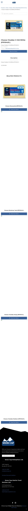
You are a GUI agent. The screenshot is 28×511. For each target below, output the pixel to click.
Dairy (7, 7)
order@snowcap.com (6, 471)
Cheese (10, 7)
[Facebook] (12, 502)
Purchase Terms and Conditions (8, 475)
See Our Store (13, 51)
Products (3, 7)
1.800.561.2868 (5, 469)
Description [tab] (14, 58)
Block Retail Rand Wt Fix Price (20, 7)
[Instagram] (15, 502)
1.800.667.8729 (5, 490)
